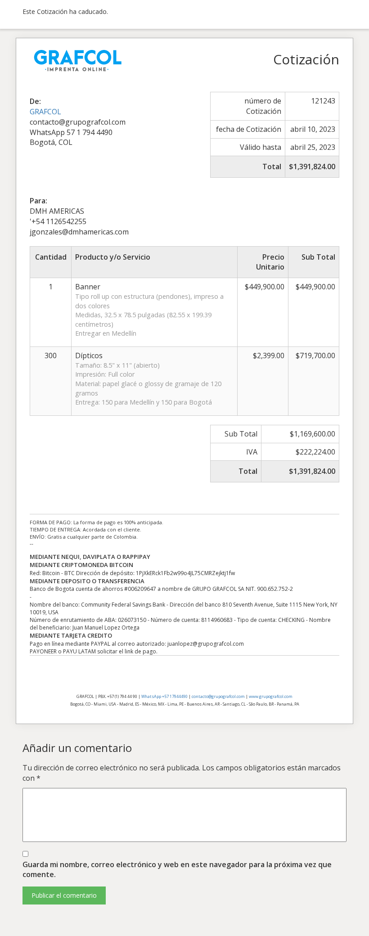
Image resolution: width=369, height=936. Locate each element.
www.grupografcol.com (270, 696)
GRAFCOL (45, 112)
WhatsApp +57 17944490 (164, 696)
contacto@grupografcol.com (218, 696)
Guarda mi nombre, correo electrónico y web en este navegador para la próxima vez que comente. (177, 870)
